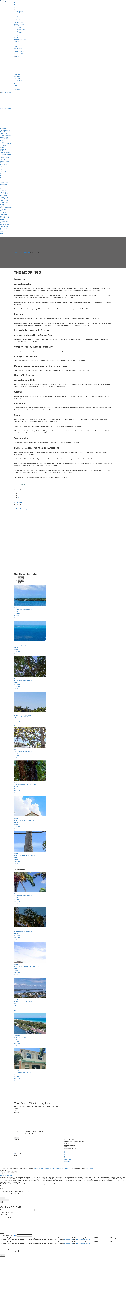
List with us (17, 46)
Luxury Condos (18, 27)
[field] (28, 1108)
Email (1, 1199)
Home (17, 16)
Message (2, 1217)
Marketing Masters (19, 50)
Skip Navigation (4, 1)
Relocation (17, 41)
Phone (2, 1196)
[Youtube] (14, 4)
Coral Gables (19, 11)
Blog (15, 83)
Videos (16, 87)
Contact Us (18, 89)
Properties (18, 20)
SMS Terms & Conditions (83, 1224)
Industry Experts (18, 53)
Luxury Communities (19, 29)
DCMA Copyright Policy (61, 1168)
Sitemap (36, 1168)
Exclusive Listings (19, 24)
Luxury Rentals (18, 32)
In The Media (19, 81)
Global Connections (19, 51)
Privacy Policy (51, 1168)
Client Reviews (18, 78)
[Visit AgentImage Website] (8, 1173)
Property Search (18, 22)
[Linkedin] (14, 6)
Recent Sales (17, 26)
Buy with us (17, 38)
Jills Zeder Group (18, 76)
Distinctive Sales (18, 55)
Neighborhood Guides (20, 39)
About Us (17, 74)
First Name (3, 1194)
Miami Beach (18, 13)
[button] (18, 495)
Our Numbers (18, 48)
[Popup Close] (1, 1186)
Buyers (17, 35)
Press (15, 85)
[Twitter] (14, 8)
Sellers (17, 44)
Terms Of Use (43, 1168)
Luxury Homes (18, 31)
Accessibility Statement (6, 1175)
